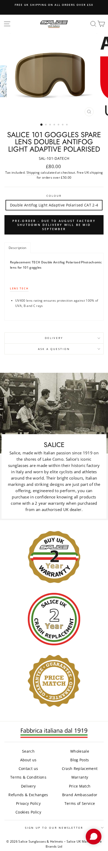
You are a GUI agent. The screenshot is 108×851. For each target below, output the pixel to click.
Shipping (33, 172)
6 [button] (63, 125)
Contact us (28, 768)
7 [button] (67, 125)
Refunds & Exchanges (28, 794)
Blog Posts (79, 759)
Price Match (80, 786)
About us (28, 759)
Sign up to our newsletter (54, 827)
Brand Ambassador (79, 794)
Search (28, 751)
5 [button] (59, 125)
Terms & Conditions (28, 777)
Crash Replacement (80, 768)
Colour (54, 196)
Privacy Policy (28, 803)
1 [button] (41, 125)
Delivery (54, 338)
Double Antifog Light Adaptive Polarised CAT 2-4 (54, 205)
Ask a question (54, 349)
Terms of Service (79, 803)
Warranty (79, 777)
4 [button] (54, 125)
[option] (54, 5)
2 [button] (46, 125)
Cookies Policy (28, 812)
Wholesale (79, 751)
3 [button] (50, 125)
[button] (17, 247)
